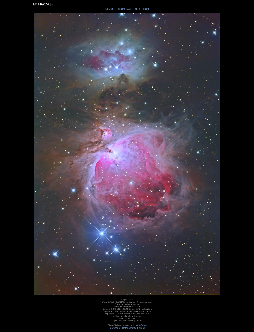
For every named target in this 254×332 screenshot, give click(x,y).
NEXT (138, 9)
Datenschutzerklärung (133, 328)
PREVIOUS (110, 9)
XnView (142, 325)
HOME (146, 9)
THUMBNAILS (125, 9)
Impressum (114, 328)
